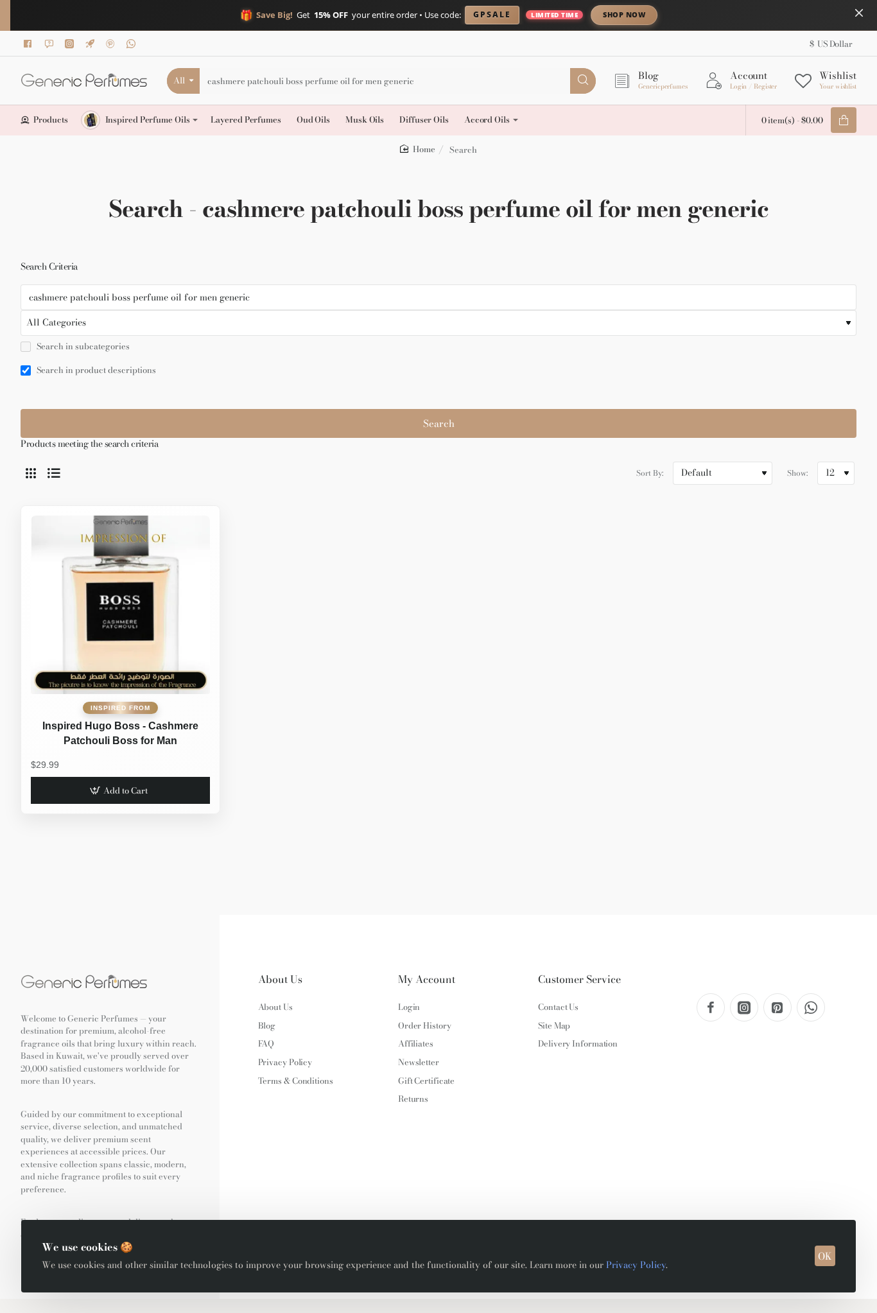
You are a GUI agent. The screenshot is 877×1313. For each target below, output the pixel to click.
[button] (120, 790)
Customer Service (579, 979)
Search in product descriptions (95, 370)
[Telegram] (91, 44)
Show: (797, 473)
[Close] (859, 13)
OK (825, 1256)
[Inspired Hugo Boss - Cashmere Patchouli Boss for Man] (120, 605)
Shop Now (624, 14)
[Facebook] (30, 44)
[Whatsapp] (133, 44)
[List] (54, 473)
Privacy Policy (636, 1265)
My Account (426, 979)
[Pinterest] (112, 44)
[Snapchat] (50, 44)
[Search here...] (583, 81)
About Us (280, 979)
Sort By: (649, 473)
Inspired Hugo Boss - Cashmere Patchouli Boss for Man (120, 732)
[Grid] (31, 473)
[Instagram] (71, 44)
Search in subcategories (82, 346)
